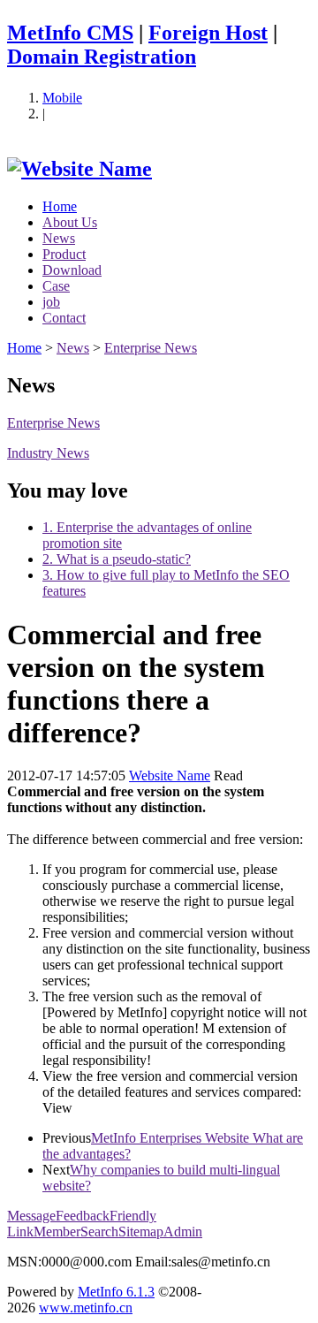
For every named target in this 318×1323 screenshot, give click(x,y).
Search (99, 1231)
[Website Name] (79, 168)
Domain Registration (101, 56)
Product (64, 254)
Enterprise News (150, 347)
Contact (64, 317)
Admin (182, 1231)
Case (56, 285)
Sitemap (140, 1231)
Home (59, 206)
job (51, 301)
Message (31, 1215)
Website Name (169, 775)
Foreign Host (208, 32)
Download (72, 270)
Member (57, 1231)
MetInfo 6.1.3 (116, 1291)
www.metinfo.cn (85, 1307)
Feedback (83, 1215)
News (58, 238)
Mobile (62, 97)
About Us (69, 222)
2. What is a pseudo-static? (116, 558)
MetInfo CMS (70, 32)
